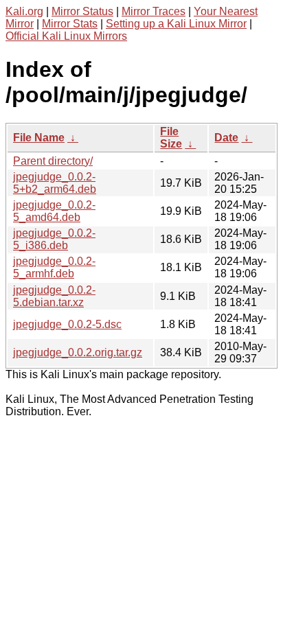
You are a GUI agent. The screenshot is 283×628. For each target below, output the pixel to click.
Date (226, 137)
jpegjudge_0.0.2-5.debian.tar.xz (54, 296)
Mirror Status (82, 11)
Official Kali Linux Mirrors (66, 36)
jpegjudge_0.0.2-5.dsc (67, 324)
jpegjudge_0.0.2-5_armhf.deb (54, 267)
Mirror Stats (70, 24)
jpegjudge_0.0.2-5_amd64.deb (54, 211)
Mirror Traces (153, 11)
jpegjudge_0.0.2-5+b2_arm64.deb (54, 183)
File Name (39, 137)
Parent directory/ (53, 161)
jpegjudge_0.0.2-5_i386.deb (54, 239)
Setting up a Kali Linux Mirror (176, 24)
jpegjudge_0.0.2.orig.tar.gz (77, 352)
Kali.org (24, 11)
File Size (171, 138)
